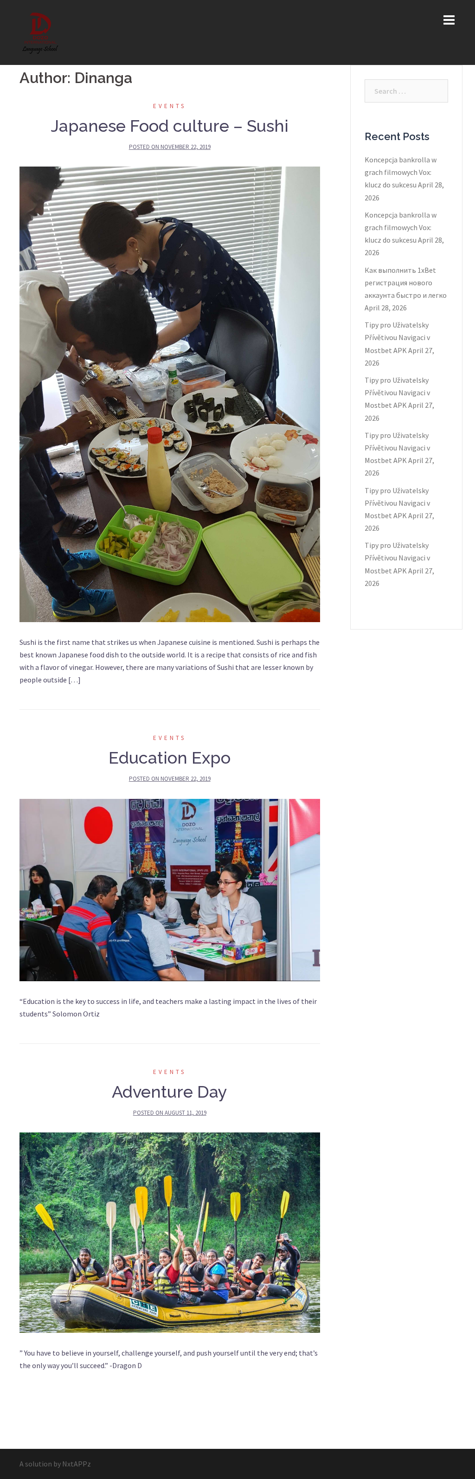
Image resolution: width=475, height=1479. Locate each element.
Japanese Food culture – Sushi (170, 125)
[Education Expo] (169, 889)
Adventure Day (169, 1091)
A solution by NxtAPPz (55, 1463)
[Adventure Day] (169, 1231)
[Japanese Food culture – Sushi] (169, 393)
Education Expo (170, 757)
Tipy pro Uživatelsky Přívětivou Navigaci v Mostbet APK (397, 337)
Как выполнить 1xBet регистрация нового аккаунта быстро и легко (406, 282)
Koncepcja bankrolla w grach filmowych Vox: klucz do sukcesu (400, 172)
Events (169, 106)
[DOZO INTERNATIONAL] (40, 31)
